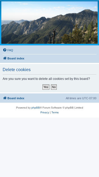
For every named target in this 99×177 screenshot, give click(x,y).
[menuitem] (8, 50)
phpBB (35, 107)
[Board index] (49, 22)
